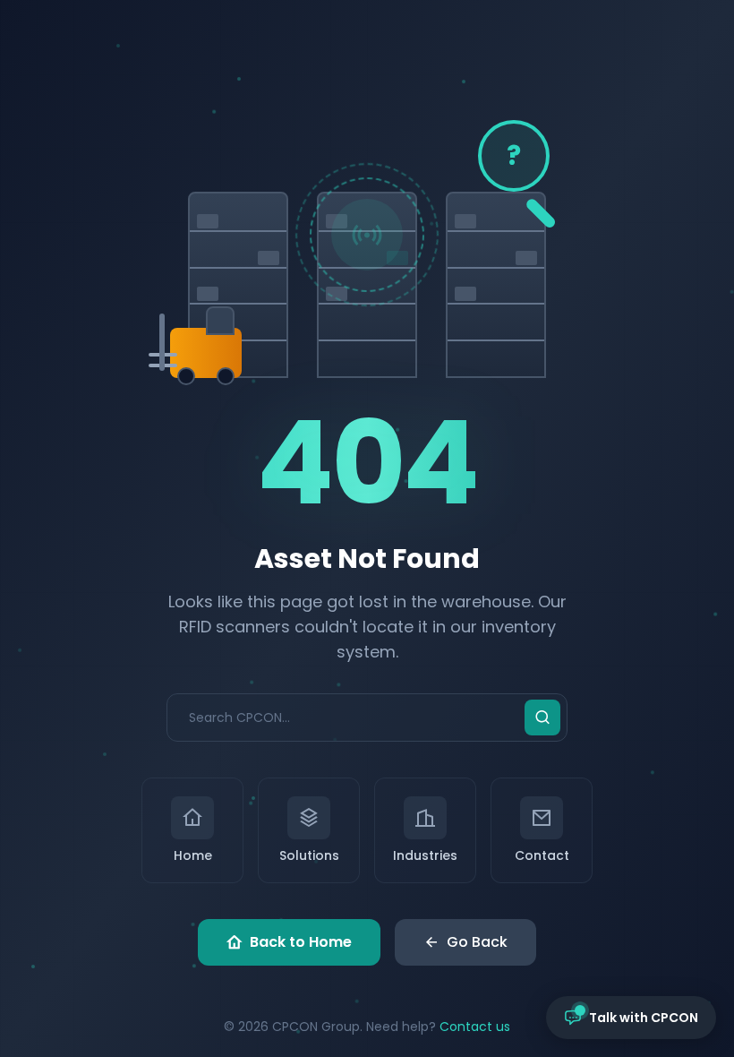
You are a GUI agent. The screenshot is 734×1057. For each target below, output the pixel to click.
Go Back (477, 942)
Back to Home (301, 942)
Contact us (475, 1027)
